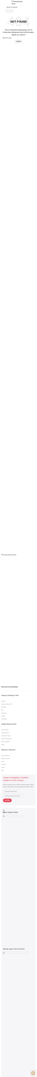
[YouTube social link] (26, 687)
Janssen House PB (6, 704)
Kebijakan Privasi (6, 735)
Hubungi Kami (5, 733)
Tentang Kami (5, 729)
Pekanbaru (4, 719)
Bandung (3, 707)
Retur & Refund (5, 741)
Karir (2, 770)
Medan (3, 716)
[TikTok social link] (32, 687)
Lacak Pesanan (5, 755)
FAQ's (3, 744)
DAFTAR (7, 800)
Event (2, 761)
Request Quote (5, 758)
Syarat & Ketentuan (6, 738)
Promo (3, 767)
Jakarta (3, 701)
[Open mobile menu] (2, 2)
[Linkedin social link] (29, 687)
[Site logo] (18, 2)
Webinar (3, 764)
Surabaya (4, 713)
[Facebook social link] (19, 687)
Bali (2, 710)
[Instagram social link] (23, 687)
